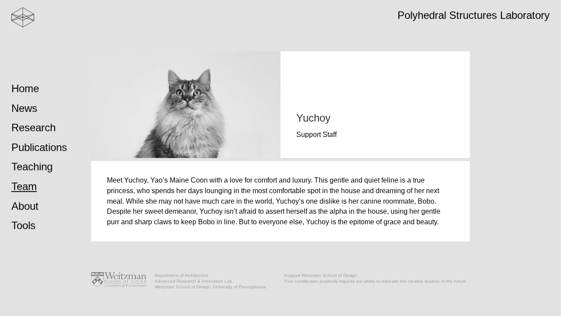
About (25, 206)
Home (25, 88)
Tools (23, 226)
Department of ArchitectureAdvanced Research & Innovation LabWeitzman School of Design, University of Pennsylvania (210, 281)
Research (33, 128)
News (24, 108)
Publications (39, 147)
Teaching (32, 167)
